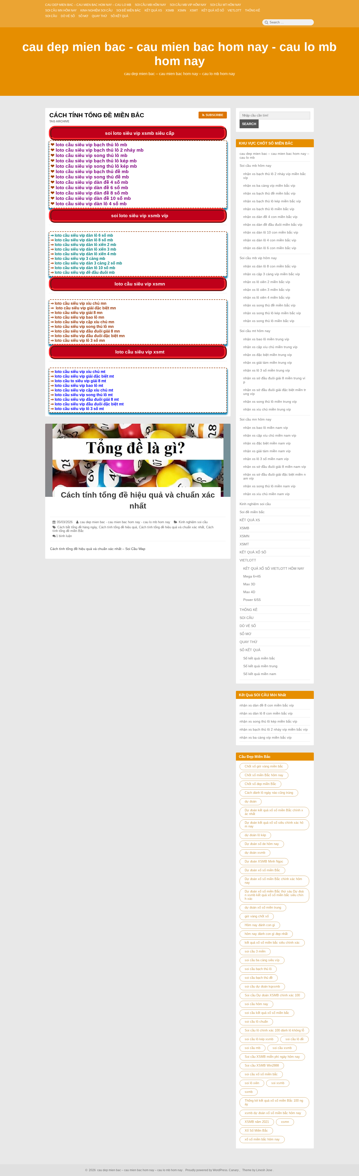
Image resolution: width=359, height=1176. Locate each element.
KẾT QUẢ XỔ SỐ (253, 552)
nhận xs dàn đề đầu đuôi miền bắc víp (272, 224)
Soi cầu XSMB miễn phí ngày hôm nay (272, 1056)
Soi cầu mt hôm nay (255, 331)
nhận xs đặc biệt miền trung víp (267, 355)
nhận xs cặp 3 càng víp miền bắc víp (271, 274)
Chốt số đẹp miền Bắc (260, 784)
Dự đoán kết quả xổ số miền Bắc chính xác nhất (274, 812)
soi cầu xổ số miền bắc (261, 1074)
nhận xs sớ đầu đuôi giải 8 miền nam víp (274, 467)
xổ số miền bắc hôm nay (262, 1139)
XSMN (244, 536)
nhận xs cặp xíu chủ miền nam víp (269, 435)
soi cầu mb (252, 1048)
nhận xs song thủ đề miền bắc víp (269, 305)
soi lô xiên (252, 1083)
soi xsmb (277, 1083)
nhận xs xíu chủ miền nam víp (266, 494)
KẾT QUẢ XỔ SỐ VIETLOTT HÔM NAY (273, 568)
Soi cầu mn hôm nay (255, 419)
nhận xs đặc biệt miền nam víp (267, 443)
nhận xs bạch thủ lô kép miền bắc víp (272, 201)
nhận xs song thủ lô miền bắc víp (268, 321)
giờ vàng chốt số (257, 916)
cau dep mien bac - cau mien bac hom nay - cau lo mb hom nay (125, 522)
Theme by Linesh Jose (258, 1170)
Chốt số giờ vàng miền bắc (264, 766)
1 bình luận (64, 536)
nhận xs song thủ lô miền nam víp (269, 486)
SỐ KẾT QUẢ (250, 650)
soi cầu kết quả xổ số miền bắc (267, 1013)
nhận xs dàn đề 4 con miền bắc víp (270, 217)
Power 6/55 (252, 600)
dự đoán (250, 801)
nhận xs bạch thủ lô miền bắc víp (268, 209)
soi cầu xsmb (282, 1048)
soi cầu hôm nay (256, 1004)
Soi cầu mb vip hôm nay (258, 258)
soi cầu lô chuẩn (256, 1021)
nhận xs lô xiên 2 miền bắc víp (266, 282)
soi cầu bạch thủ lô (258, 969)
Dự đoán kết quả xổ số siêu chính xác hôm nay (274, 824)
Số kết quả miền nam (259, 674)
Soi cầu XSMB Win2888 (262, 1065)
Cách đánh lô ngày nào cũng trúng (269, 792)
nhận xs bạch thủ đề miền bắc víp (269, 193)
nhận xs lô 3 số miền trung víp (266, 370)
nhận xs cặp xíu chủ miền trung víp (270, 347)
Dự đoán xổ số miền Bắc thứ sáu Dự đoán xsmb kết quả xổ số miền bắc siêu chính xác (274, 895)
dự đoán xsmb (255, 852)
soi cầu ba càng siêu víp (262, 960)
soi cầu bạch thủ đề (259, 978)
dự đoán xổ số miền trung (263, 907)
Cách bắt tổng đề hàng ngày (77, 527)
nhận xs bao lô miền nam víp (265, 428)
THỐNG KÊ (248, 610)
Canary (234, 1170)
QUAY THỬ (248, 642)
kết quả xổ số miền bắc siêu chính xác (272, 942)
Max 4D (249, 592)
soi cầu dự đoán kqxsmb (262, 986)
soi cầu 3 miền (255, 951)
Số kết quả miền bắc (259, 658)
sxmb (249, 1092)
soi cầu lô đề (294, 1039)
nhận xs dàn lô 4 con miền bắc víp (269, 240)
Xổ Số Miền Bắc (256, 1130)
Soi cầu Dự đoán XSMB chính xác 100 (272, 995)
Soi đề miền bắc (252, 512)
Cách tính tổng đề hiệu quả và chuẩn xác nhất (171, 527)
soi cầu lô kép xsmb (259, 1039)
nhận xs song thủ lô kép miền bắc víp (272, 313)
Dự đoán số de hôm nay (262, 844)
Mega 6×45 (252, 576)
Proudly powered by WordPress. (207, 1170)
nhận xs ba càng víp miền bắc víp (269, 185)
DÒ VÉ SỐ (248, 626)
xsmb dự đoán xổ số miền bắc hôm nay (273, 1113)
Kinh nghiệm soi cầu (193, 522)
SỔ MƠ (245, 634)
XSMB (244, 528)
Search (249, 124)
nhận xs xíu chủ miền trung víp (267, 409)
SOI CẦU (246, 618)
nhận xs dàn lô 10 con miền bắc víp (270, 232)
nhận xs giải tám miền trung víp (267, 362)
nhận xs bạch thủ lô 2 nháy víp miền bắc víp (274, 729)
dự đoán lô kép (255, 835)
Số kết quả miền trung (260, 666)
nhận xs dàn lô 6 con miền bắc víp (269, 248)
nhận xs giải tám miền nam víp (267, 451)
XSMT (244, 544)
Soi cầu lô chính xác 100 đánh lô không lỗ (274, 1030)
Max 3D (249, 584)
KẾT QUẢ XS (250, 520)
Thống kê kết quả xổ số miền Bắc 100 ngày (274, 1102)
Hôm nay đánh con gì (260, 925)
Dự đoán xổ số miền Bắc (262, 870)
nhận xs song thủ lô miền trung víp (270, 401)
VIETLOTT (248, 560)
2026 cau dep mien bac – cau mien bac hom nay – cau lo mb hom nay (135, 1170)
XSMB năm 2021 (257, 1122)
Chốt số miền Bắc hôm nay (264, 775)
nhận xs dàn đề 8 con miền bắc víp (267, 705)
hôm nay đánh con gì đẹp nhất (266, 934)
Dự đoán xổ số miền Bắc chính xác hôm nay (273, 880)
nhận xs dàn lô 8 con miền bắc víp (269, 266)
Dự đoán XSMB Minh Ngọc (264, 861)
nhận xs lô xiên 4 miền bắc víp (266, 297)
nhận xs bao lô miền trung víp (266, 339)
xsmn (285, 1122)
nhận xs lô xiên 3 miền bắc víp (266, 290)
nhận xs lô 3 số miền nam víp (266, 459)
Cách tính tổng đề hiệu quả (118, 527)
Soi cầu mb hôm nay (255, 165)
